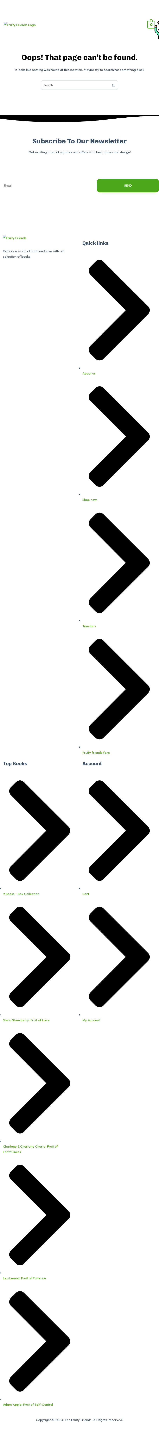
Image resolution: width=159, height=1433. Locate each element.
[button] (119, 24)
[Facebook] (8, 273)
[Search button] (113, 85)
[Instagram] (29, 273)
